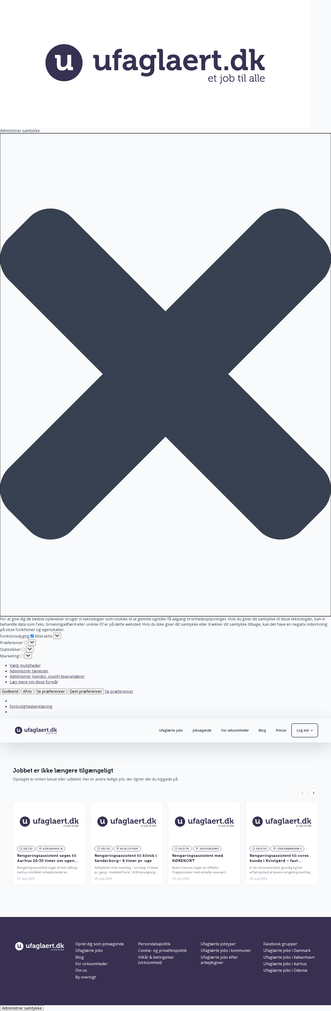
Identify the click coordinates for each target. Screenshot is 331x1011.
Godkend (10, 691)
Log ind (302, 730)
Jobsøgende (202, 730)
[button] (165, 374)
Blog (262, 730)
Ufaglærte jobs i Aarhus (285, 963)
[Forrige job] (302, 793)
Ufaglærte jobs (171, 730)
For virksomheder (235, 730)
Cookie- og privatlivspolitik (162, 950)
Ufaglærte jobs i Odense (285, 970)
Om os (81, 970)
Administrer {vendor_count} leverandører (47, 676)
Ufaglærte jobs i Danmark (287, 950)
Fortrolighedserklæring (31, 706)
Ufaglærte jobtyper (218, 944)
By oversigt (85, 977)
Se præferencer (51, 691)
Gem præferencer (86, 691)
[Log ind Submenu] (313, 730)
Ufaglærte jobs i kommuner (226, 950)
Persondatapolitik (154, 944)
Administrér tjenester (29, 671)
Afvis (27, 691)
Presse (281, 730)
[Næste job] (313, 793)
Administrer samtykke (22, 1008)
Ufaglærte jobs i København (289, 957)
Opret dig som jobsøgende (99, 944)
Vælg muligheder (25, 665)
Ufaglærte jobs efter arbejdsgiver (219, 960)
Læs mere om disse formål (34, 682)
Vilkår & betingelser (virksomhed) (156, 960)
